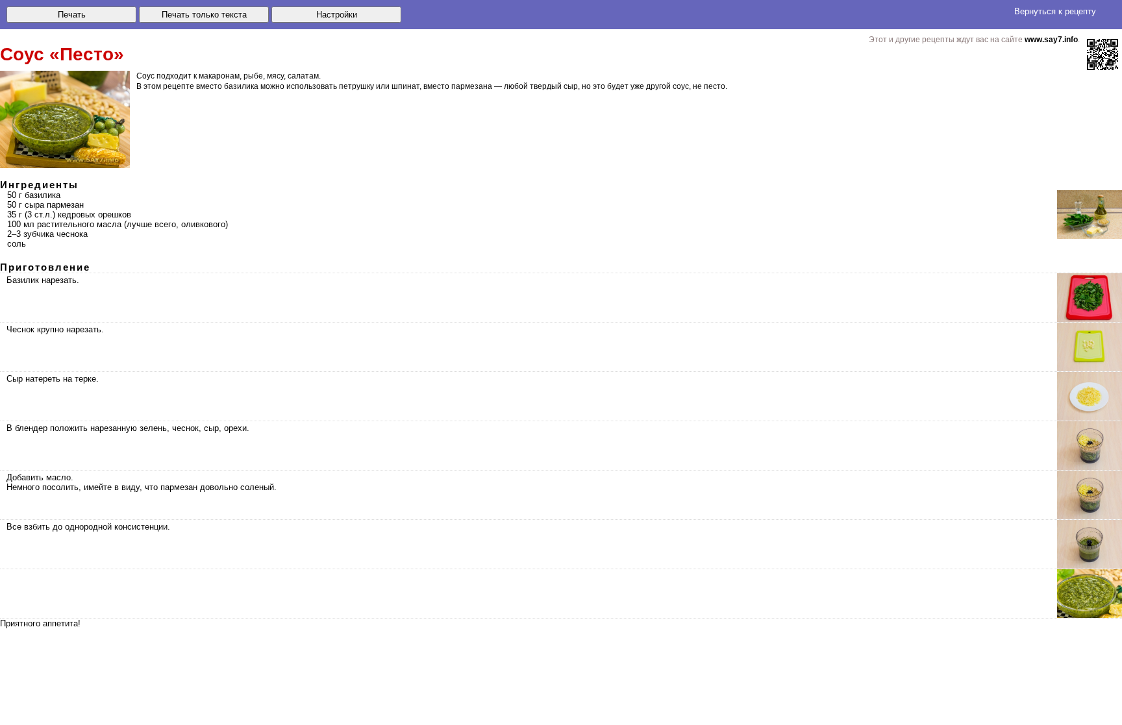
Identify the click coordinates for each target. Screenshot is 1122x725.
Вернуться (1055, 11)
